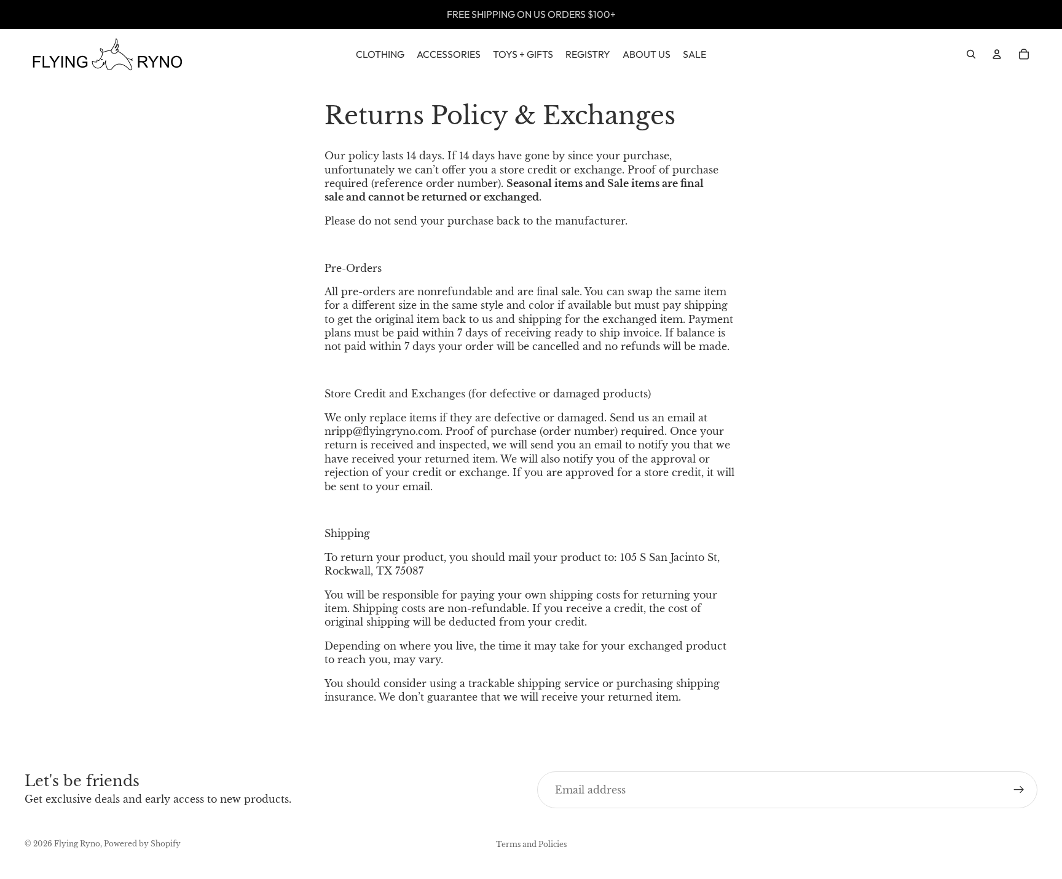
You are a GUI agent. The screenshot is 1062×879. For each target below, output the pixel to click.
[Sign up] (1019, 790)
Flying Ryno (77, 843)
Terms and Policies (531, 844)
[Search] (971, 54)
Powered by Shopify (142, 843)
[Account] (996, 54)
